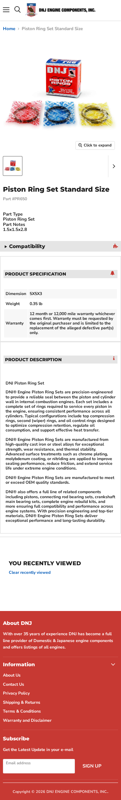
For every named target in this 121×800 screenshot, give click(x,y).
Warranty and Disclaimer (27, 720)
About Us (12, 675)
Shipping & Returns (21, 702)
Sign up (92, 766)
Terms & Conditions (22, 711)
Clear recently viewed (30, 572)
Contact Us (13, 684)
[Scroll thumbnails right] (112, 166)
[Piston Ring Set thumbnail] (12, 166)
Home (9, 28)
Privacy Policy (16, 693)
